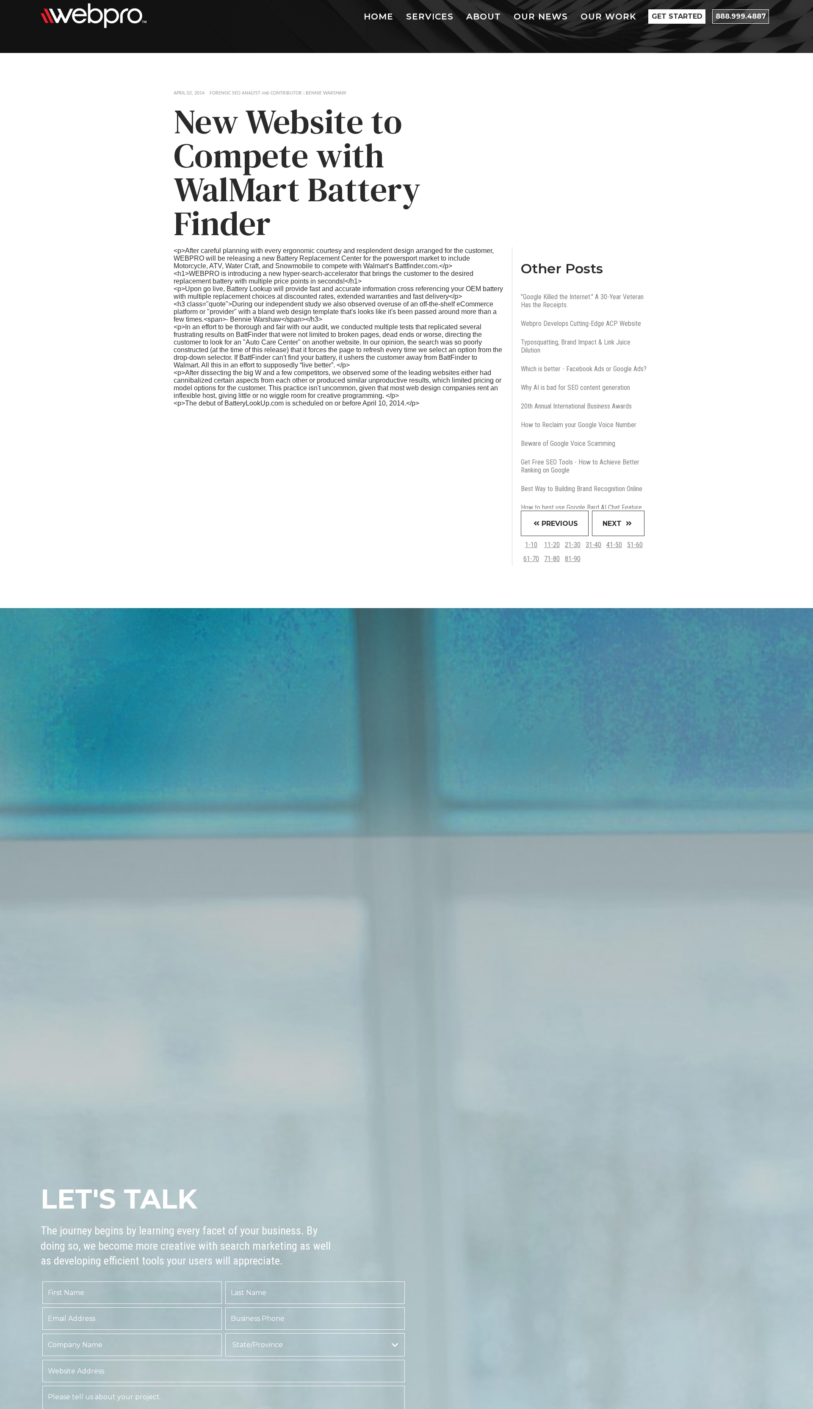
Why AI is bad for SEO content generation (575, 388)
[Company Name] (132, 1345)
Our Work (608, 16)
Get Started (677, 16)
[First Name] (132, 1292)
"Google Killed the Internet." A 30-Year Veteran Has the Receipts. (582, 301)
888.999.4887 (741, 16)
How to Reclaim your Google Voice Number (578, 425)
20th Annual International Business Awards (576, 406)
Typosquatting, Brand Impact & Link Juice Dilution (575, 346)
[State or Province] (315, 1344)
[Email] (132, 1318)
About (483, 16)
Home (378, 16)
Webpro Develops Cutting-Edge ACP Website (581, 324)
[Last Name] (315, 1292)
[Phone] (315, 1318)
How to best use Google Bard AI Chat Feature (581, 507)
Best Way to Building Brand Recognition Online (581, 489)
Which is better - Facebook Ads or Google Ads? (584, 369)
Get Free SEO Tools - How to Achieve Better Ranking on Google (580, 466)
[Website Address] (223, 1371)
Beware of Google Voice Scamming (568, 443)
